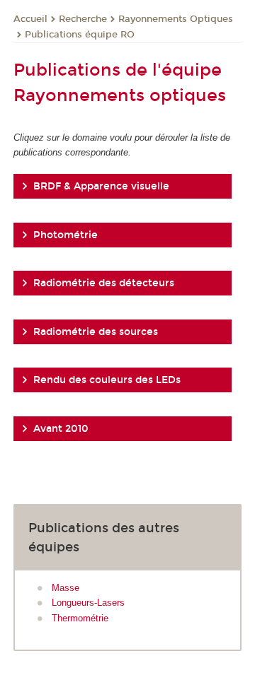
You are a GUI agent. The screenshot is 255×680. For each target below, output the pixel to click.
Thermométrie (80, 618)
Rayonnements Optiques (175, 19)
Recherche (83, 19)
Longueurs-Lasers (88, 602)
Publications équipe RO (80, 34)
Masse (65, 587)
